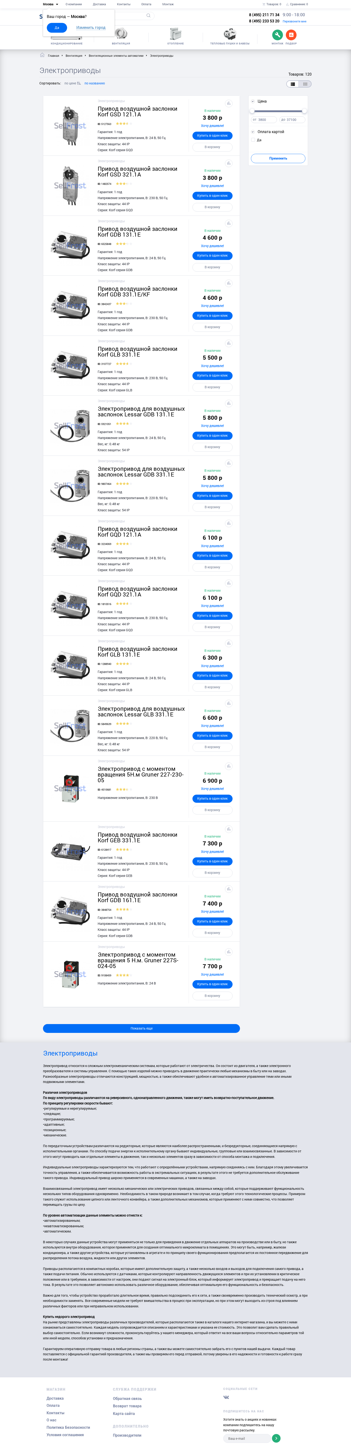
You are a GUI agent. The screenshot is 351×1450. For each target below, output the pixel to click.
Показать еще (142, 1028)
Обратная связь (127, 1398)
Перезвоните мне (294, 21)
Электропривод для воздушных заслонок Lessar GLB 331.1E (141, 711)
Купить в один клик (212, 135)
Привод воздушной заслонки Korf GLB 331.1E (137, 351)
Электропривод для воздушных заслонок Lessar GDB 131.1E (141, 411)
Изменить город (91, 27)
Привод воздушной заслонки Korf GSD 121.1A (137, 111)
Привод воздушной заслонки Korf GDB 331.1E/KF (137, 291)
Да (57, 27)
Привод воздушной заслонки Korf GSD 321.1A (137, 171)
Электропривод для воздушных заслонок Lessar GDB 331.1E (141, 471)
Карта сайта (124, 1413)
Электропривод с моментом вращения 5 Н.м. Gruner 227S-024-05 (138, 960)
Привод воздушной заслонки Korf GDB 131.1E (137, 231)
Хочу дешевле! (212, 125)
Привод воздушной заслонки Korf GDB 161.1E (137, 897)
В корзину (212, 147)
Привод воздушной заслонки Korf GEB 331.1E (137, 837)
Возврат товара (127, 1406)
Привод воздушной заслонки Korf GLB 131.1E (137, 651)
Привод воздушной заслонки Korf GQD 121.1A (137, 531)
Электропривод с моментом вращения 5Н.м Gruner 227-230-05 (141, 774)
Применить (278, 158)
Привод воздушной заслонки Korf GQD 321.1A (137, 591)
